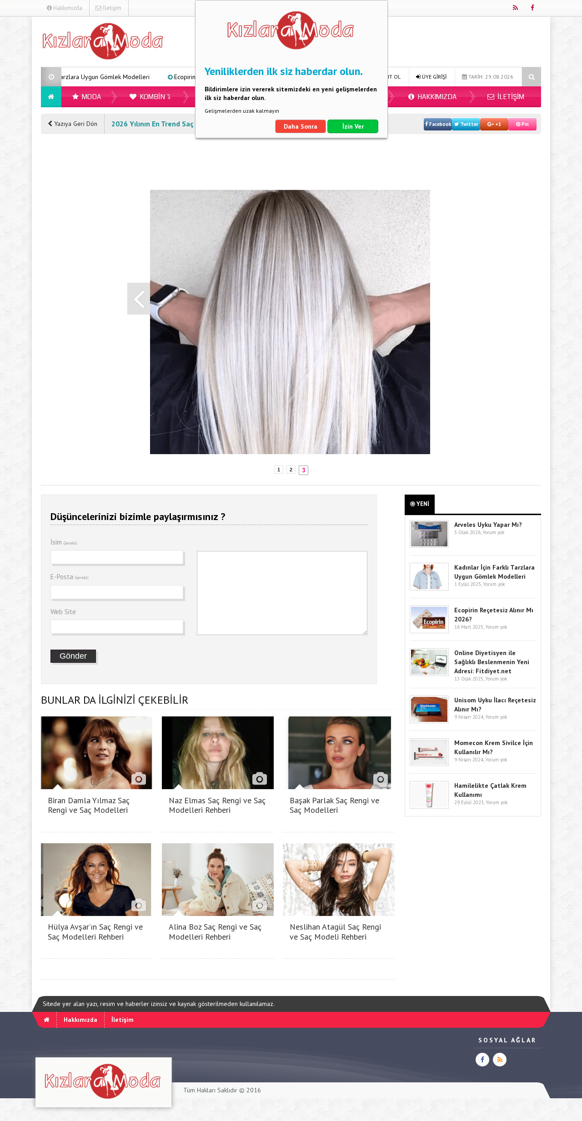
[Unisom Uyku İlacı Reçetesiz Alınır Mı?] (429, 721)
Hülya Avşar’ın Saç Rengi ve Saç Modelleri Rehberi (95, 931)
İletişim (111, 8)
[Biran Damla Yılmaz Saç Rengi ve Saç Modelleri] (97, 786)
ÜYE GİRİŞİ (434, 76)
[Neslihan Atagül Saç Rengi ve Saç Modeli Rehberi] (339, 913)
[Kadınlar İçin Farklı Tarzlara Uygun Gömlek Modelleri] (429, 588)
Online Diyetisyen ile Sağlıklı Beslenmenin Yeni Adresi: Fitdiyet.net (491, 662)
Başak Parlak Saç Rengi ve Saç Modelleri (334, 805)
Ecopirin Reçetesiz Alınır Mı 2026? (169, 77)
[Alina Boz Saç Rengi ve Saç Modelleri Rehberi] (218, 913)
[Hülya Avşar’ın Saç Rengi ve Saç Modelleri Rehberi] (97, 913)
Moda (90, 97)
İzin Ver (353, 126)
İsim (63, 542)
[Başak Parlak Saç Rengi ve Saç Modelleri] (339, 786)
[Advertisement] (77, 279)
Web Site (63, 611)
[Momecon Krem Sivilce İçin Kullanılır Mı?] (429, 764)
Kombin (151, 97)
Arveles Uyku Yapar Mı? (488, 524)
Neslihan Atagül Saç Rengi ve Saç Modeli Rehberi (335, 931)
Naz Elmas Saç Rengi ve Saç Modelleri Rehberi (217, 805)
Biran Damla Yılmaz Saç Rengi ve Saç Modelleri (89, 805)
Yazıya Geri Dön (74, 124)
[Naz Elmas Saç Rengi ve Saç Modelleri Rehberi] (218, 786)
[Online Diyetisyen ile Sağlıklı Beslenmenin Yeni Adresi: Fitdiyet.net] (429, 674)
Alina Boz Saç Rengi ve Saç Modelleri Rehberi (215, 931)
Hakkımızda (67, 8)
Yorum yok (493, 532)
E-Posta (69, 576)
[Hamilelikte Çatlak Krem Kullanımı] (429, 807)
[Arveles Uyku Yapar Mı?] (429, 546)
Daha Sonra (300, 126)
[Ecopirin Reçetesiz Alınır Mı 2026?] (429, 631)
